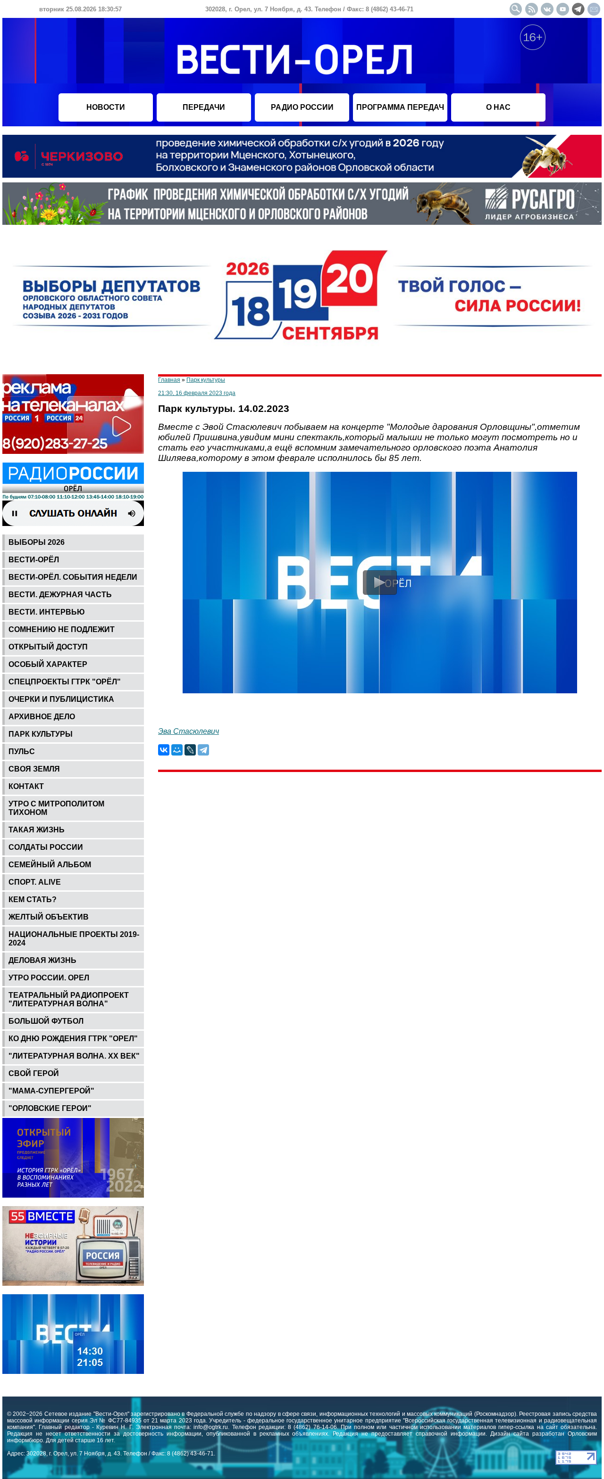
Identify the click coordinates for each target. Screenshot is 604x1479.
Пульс (21, 752)
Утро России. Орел (48, 978)
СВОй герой (33, 1073)
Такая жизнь (36, 830)
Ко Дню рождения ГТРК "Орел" (73, 1039)
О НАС (498, 107)
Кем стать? (32, 900)
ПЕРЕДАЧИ (204, 107)
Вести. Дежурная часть (60, 595)
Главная (169, 380)
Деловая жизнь (42, 960)
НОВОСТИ (105, 107)
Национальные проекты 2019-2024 (73, 938)
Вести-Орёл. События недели (72, 577)
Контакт (26, 786)
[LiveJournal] (190, 750)
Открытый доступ (48, 647)
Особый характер (47, 664)
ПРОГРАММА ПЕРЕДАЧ (400, 107)
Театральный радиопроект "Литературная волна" (68, 999)
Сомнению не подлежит (61, 629)
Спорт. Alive (34, 882)
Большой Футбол (46, 1021)
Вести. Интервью (46, 612)
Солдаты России (45, 847)
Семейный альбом (49, 865)
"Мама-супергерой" (51, 1091)
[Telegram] (203, 750)
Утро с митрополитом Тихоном (56, 808)
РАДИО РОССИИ (302, 107)
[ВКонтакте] (163, 750)
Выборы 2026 (36, 542)
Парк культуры (40, 734)
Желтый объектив (48, 917)
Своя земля (34, 769)
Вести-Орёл (33, 560)
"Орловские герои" (50, 1108)
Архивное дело (41, 717)
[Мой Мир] (177, 750)
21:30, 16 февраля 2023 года (196, 393)
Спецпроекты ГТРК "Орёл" (64, 682)
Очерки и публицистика (61, 699)
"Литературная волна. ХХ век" (74, 1056)
